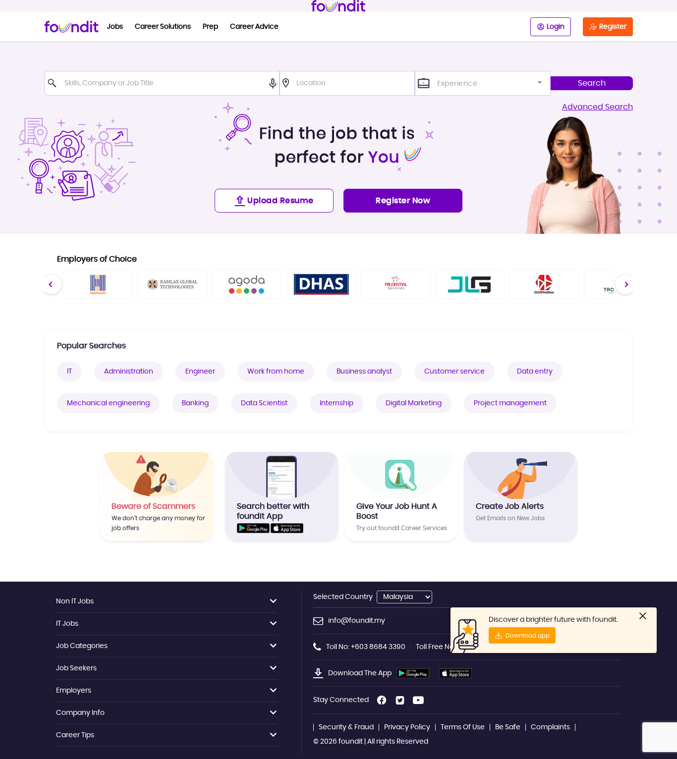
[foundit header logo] (338, 6)
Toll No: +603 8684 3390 (365, 647)
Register (612, 26)
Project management (510, 403)
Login (555, 26)
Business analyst (364, 371)
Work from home (275, 371)
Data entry (535, 371)
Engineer (200, 371)
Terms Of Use (463, 727)
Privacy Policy (407, 727)
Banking (195, 403)
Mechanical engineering (108, 403)
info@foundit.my (356, 620)
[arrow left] (51, 284)
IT (69, 371)
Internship (336, 403)
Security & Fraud (346, 727)
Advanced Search (597, 107)
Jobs (115, 26)
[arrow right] (625, 284)
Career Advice (254, 26)
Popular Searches (91, 346)
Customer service (454, 371)
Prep (210, 26)
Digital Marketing (414, 403)
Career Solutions (163, 26)
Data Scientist (264, 403)
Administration (128, 371)
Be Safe (507, 727)
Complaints (550, 727)
